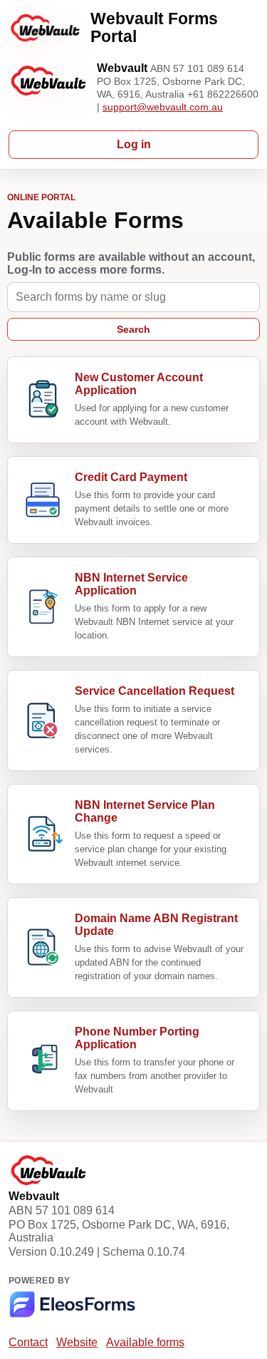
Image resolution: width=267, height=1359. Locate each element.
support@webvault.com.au (163, 107)
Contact (28, 1342)
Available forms (145, 1342)
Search (133, 329)
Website (77, 1342)
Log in (134, 144)
